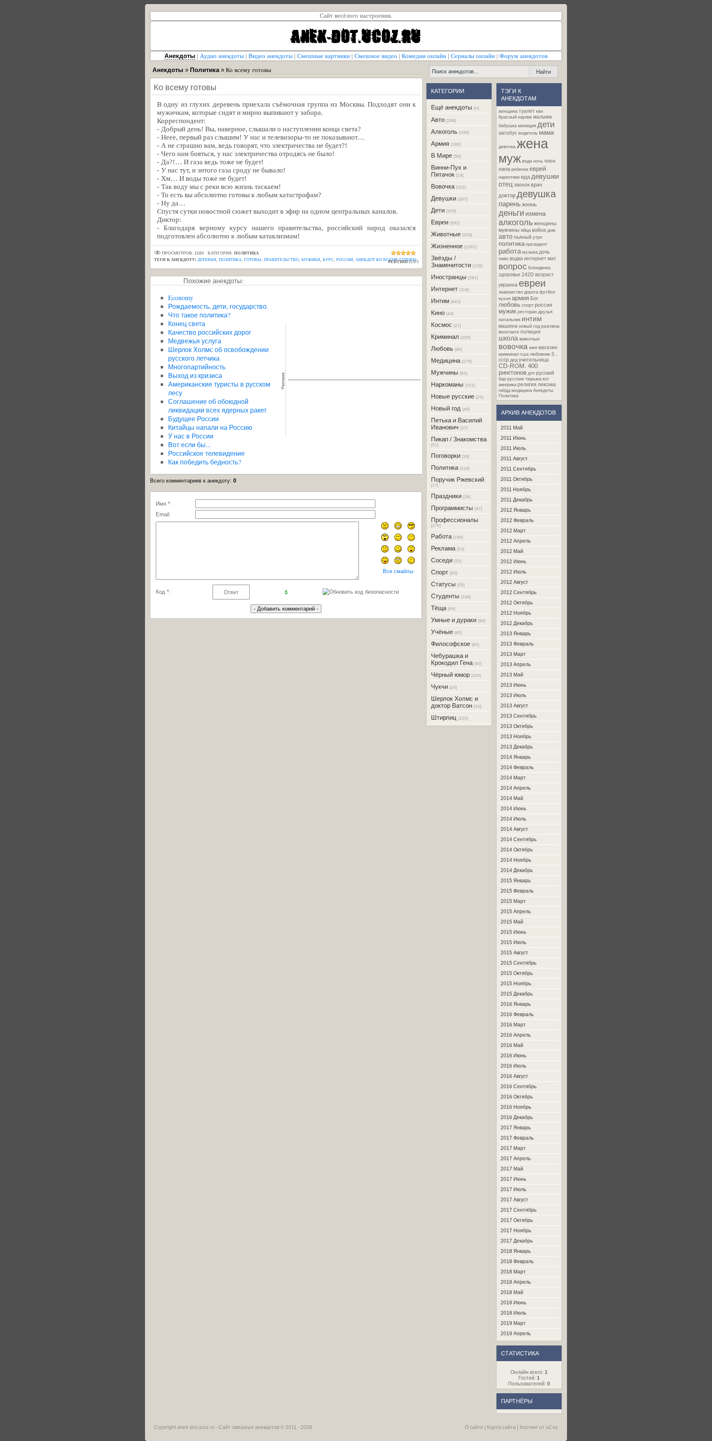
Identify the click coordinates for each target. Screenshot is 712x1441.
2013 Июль (513, 695)
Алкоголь (444, 131)
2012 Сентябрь (518, 592)
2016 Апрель (516, 1035)
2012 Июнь (513, 561)
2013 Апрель (516, 664)
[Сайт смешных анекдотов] (356, 48)
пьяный (523, 237)
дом (551, 230)
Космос (441, 324)
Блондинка (539, 267)
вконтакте (509, 331)
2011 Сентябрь (518, 469)
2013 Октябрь (517, 726)
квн (539, 111)
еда (525, 177)
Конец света (186, 323)
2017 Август (514, 1200)
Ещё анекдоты (451, 107)
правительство (281, 259)
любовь (509, 304)
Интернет (444, 288)
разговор (550, 326)
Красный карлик (515, 116)
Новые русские (452, 396)
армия (520, 298)
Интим (440, 300)
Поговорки (445, 455)
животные (529, 338)
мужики (310, 259)
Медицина (445, 360)
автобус (508, 133)
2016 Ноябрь (516, 1107)
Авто (438, 119)
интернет (535, 258)
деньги (511, 212)
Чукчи (439, 686)
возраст (544, 274)
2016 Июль (513, 1066)
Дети (438, 210)
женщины (545, 223)
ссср (504, 360)
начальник (509, 319)
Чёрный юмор (450, 674)
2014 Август (514, 829)
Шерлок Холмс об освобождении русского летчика (218, 353)
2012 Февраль (517, 520)
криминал (509, 354)
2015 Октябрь (517, 973)
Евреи (439, 222)
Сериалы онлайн (473, 56)
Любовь (442, 348)
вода (527, 161)
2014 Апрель (516, 788)
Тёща (438, 607)
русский (545, 373)
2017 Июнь (513, 1179)
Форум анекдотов (523, 56)
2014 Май (512, 798)
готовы (252, 259)
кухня (505, 298)
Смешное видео (375, 56)
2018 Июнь (513, 1303)
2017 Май (512, 1169)
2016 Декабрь (517, 1117)
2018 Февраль (517, 1261)
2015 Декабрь (517, 994)
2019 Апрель (516, 1333)
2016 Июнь (513, 1056)
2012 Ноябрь (516, 613)
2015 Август (514, 953)
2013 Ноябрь (516, 736)
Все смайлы (398, 571)
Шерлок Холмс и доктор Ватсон (454, 702)
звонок (521, 185)
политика (230, 259)
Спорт (439, 572)
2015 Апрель (516, 911)
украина (508, 285)
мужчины (509, 230)
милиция (527, 125)
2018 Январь (516, 1251)
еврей (537, 169)
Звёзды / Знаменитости (451, 261)
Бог (534, 298)
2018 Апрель (516, 1282)
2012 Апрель (516, 541)
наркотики (509, 177)
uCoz (552, 1427)
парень (510, 204)
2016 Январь (516, 1004)
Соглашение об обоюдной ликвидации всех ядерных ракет (217, 405)
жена (532, 143)
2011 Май (512, 428)
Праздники (446, 495)
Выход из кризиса (195, 375)
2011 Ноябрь (516, 489)
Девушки (443, 198)
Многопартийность (196, 366)
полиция (530, 332)
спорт (528, 305)
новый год (529, 326)
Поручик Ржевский (457, 479)
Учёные (442, 631)
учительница (534, 360)
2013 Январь (516, 634)
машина (508, 326)
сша (524, 354)
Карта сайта (501, 1427)
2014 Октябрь (517, 850)
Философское (450, 643)
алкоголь (516, 222)
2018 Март (513, 1272)
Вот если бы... (189, 444)
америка (507, 384)
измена (535, 213)
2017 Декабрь (517, 1241)
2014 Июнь (513, 808)
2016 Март (513, 1025)
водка (516, 258)
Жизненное (447, 245)
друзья (545, 311)
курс (328, 259)
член (549, 161)
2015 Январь (516, 881)
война (539, 230)
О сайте (474, 1427)
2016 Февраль (517, 1014)
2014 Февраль (517, 767)
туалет (527, 111)
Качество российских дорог (209, 332)
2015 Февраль (517, 891)
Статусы (443, 584)
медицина (521, 390)
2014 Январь (516, 757)
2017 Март (513, 1148)
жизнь (529, 204)
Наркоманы (447, 384)
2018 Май (512, 1292)
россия (344, 259)
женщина (508, 111)
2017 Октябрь (517, 1220)
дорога (531, 291)
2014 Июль (513, 819)
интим (532, 319)
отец (506, 184)
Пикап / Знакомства (459, 439)
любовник (540, 354)
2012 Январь (516, 510)
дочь (544, 252)
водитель (528, 133)
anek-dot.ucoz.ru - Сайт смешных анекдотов (228, 1427)
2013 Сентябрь (518, 716)
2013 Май (512, 675)
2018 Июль (513, 1313)
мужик (507, 311)
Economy (180, 297)
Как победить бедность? (204, 461)
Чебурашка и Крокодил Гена (452, 659)
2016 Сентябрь (518, 1086)
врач (536, 185)
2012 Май (512, 551)
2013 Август (514, 706)
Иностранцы (448, 276)
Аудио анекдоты (222, 56)
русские (515, 378)
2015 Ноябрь (516, 983)
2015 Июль (513, 942)
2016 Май (512, 1045)
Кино (438, 312)
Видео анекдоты (270, 56)
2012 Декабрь (517, 623)
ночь (538, 161)
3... (554, 354)
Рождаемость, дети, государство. (218, 306)
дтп (531, 373)
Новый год (446, 408)
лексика (547, 384)
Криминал (445, 336)
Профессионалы (454, 519)
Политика (444, 467)
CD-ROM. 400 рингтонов (518, 369)
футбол (547, 291)
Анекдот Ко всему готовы (386, 259)
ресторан (527, 311)
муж (510, 158)
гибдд (504, 390)
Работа (441, 536)
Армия (440, 143)
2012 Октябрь (517, 603)
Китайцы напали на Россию (210, 427)
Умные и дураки (453, 619)
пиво (503, 258)
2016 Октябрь (517, 1097)
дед (514, 359)
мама (546, 132)
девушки (545, 176)
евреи (532, 283)
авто (506, 236)
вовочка (513, 346)
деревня (206, 259)
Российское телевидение (206, 453)
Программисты (452, 507)
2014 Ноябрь (516, 860)
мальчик (542, 117)
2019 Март (513, 1323)
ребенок (519, 169)
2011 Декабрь (516, 500)
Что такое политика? (199, 314)
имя (533, 347)
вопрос (513, 266)
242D (528, 274)
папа (504, 169)
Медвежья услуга (194, 340)
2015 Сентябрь (518, 963)
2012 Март (513, 531)
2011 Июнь (513, 438)
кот (546, 378)
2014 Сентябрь (518, 839)
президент (536, 244)
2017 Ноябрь (516, 1230)
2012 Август (514, 582)
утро (537, 237)
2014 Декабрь (517, 870)
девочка (507, 146)
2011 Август (514, 459)
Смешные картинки (323, 56)
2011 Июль (513, 448)
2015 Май (512, 922)
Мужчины (444, 372)
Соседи (441, 560)
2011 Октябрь (516, 479)
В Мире (441, 155)
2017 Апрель (516, 1158)
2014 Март (513, 778)
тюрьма (533, 378)
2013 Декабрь (517, 747)
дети (546, 124)
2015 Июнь (513, 932)
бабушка (508, 125)
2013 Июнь (513, 685)
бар (502, 378)
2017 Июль (513, 1189)
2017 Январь (516, 1128)
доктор (507, 195)
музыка (530, 251)
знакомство (511, 291)
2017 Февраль (517, 1138)
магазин (548, 347)
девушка (536, 193)
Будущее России (193, 418)
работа (510, 251)
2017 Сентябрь (518, 1210)
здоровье (509, 274)
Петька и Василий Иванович (456, 424)
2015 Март (513, 901)
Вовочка (442, 186)
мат (552, 258)
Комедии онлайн (424, 56)
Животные (446, 234)
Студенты (445, 595)
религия (527, 384)
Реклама (443, 548)
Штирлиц (444, 717)
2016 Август (514, 1076)
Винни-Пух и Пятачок (448, 171)
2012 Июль (513, 572)
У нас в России (190, 435)
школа (508, 338)
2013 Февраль (517, 644)
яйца (526, 230)
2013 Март (513, 654)
